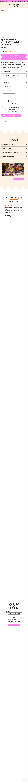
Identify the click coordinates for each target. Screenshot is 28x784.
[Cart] (26, 5)
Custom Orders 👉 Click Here (11, 115)
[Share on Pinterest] (4, 122)
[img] (14, 200)
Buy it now (14, 58)
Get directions (14, 625)
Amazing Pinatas (6, 47)
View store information (9, 93)
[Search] (23, 5)
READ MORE (18, 178)
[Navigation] (1, 5)
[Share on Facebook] (1, 122)
